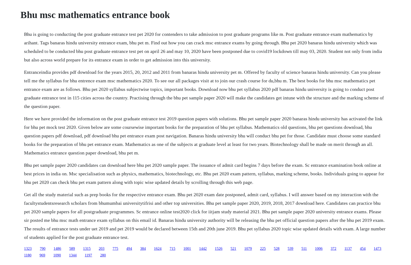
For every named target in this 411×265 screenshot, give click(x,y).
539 (290, 248)
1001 (187, 248)
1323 (28, 248)
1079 (248, 248)
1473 (377, 248)
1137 (348, 248)
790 (42, 248)
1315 (87, 248)
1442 (203, 248)
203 (101, 248)
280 (103, 255)
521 (233, 248)
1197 (88, 255)
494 (129, 248)
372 (333, 248)
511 (304, 248)
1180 (27, 255)
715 (172, 248)
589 (72, 248)
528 (276, 248)
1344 (73, 255)
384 (143, 248)
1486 (57, 248)
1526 (218, 248)
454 (363, 248)
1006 (319, 248)
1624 (157, 248)
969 (42, 255)
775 (115, 248)
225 (263, 248)
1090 (57, 255)
